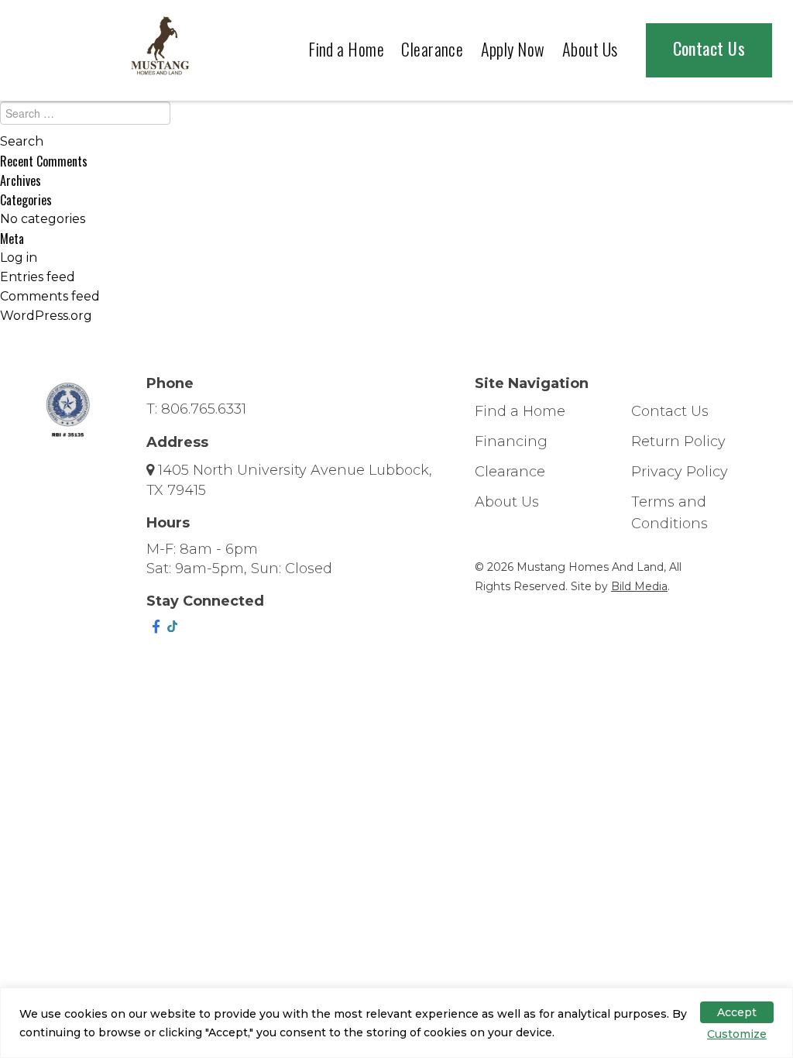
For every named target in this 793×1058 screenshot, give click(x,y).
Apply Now (513, 48)
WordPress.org (46, 315)
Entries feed (37, 277)
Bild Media (639, 586)
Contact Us (709, 48)
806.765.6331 (203, 408)
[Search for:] (396, 116)
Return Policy (678, 441)
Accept (737, 1012)
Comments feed (50, 296)
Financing (511, 441)
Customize (737, 1034)
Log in (18, 257)
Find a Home (346, 48)
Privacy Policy (679, 471)
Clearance (432, 48)
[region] (396, 1023)
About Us (590, 48)
